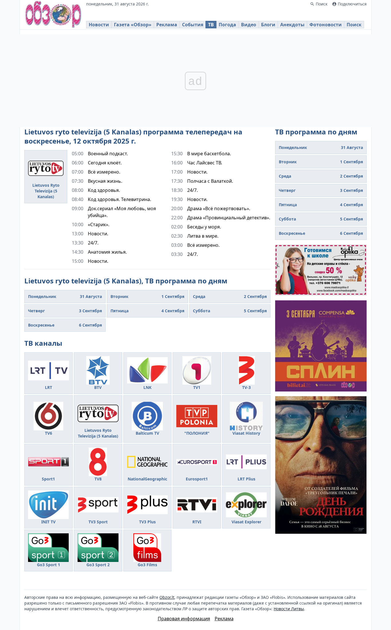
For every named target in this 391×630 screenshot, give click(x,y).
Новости (99, 24)
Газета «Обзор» (132, 24)
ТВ (211, 24)
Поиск (354, 24)
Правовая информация (184, 618)
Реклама (166, 24)
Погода (227, 24)
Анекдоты (292, 24)
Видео (248, 24)
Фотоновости (325, 24)
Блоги (268, 24)
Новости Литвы (289, 608)
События (192, 24)
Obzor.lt (166, 597)
